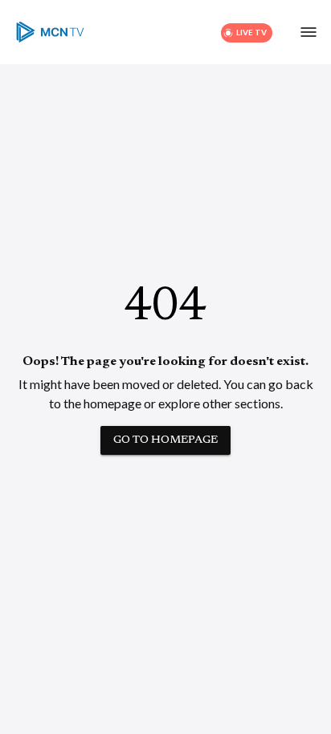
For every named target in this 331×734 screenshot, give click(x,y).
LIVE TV (251, 32)
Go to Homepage (165, 440)
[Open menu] (308, 32)
